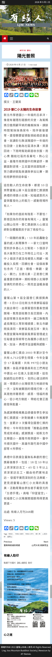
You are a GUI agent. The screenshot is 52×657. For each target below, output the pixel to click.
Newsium (43, 650)
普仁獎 (37, 534)
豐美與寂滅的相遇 (12, 543)
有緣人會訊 (19, 534)
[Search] (47, 38)
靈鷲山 (9, 536)
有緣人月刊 (29, 534)
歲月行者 (23, 50)
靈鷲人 (29, 50)
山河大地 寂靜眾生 (40, 543)
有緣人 (10, 534)
